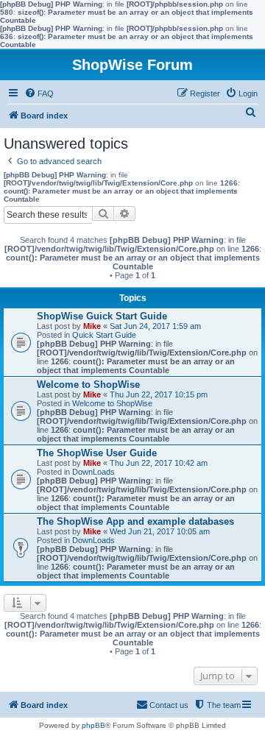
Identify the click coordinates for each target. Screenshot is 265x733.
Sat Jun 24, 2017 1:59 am (155, 326)
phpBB (93, 725)
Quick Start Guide (104, 334)
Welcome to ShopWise (88, 384)
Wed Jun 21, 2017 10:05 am (160, 531)
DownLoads (93, 471)
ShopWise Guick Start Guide (102, 316)
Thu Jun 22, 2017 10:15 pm (159, 394)
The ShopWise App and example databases (135, 521)
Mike (92, 326)
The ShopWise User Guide (97, 452)
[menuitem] (39, 93)
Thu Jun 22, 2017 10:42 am (159, 462)
